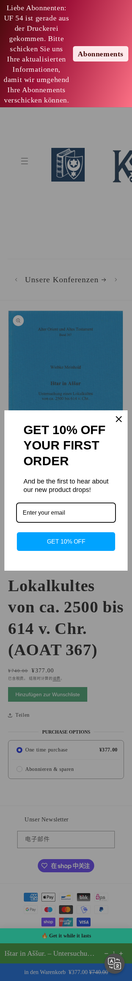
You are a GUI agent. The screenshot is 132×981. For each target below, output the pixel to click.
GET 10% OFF (66, 541)
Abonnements (101, 54)
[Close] (119, 419)
